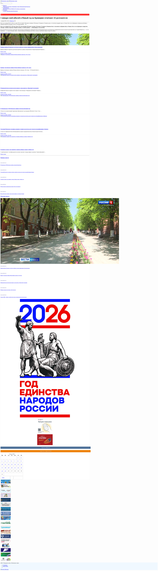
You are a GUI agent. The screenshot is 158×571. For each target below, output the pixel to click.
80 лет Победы (12, 8)
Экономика (14, 6)
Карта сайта (5, 566)
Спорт (18, 6)
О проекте (5, 565)
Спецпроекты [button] (6, 7)
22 (18, 467)
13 (11, 464)
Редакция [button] (5, 9)
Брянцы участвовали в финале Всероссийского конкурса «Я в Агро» (15, 67)
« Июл (3, 477)
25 (5, 471)
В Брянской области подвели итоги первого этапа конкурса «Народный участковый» (19, 88)
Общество (5, 6)
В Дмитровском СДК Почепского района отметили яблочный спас (15, 108)
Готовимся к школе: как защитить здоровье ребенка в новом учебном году (17, 149)
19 (8, 467)
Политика (9, 6)
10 (2, 464)
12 (8, 464)
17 (2, 467)
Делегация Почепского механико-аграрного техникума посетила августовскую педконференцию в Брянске (24, 129)
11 (5, 464)
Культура (28, 6)
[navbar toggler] (0, 2)
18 (5, 467)
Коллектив (15, 11)
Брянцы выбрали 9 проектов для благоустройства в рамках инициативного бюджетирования (21, 47)
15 (18, 464)
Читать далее (3, 51)
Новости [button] (5, 5)
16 (21, 464)
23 (21, 467)
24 (2, 471)
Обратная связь (9, 11)
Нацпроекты (5, 8)
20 (11, 467)
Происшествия (23, 6)
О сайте (4, 11)
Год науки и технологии (20, 8)
